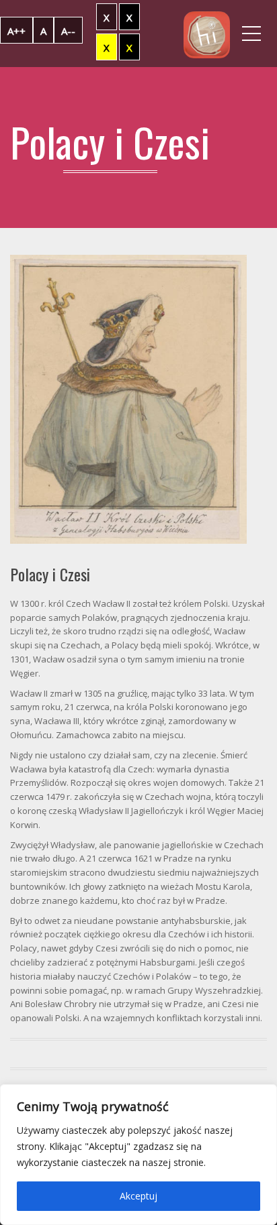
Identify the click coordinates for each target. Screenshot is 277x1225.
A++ (16, 31)
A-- (68, 31)
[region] (138, 1154)
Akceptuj (138, 1195)
